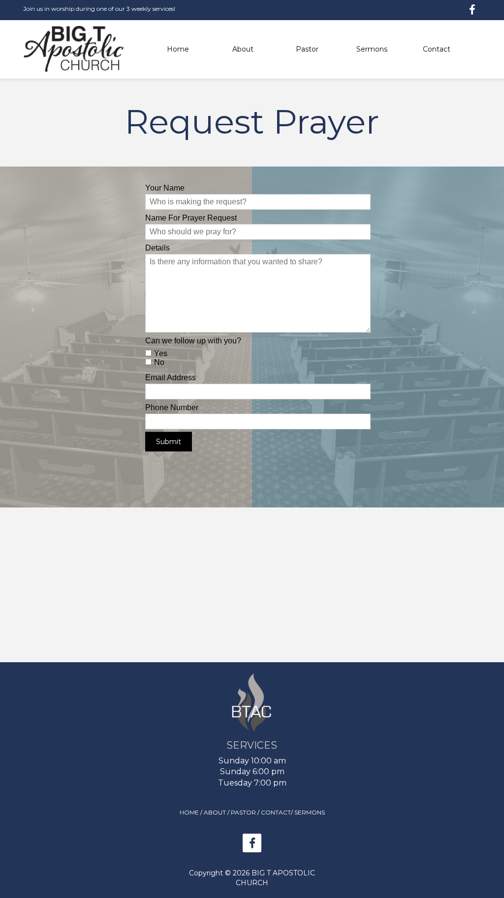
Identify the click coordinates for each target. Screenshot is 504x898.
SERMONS (309, 812)
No (159, 362)
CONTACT (276, 812)
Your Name (165, 188)
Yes (160, 353)
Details (157, 248)
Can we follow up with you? (193, 341)
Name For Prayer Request (191, 218)
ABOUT (215, 812)
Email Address (170, 377)
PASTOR (243, 812)
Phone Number (171, 407)
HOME (189, 812)
